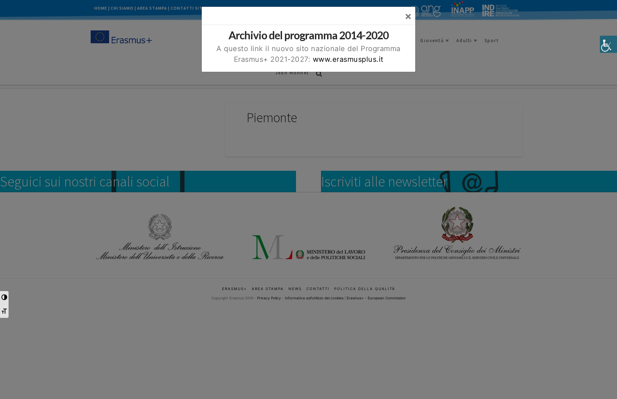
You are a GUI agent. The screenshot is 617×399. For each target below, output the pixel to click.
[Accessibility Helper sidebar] (608, 44)
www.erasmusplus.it (348, 59)
